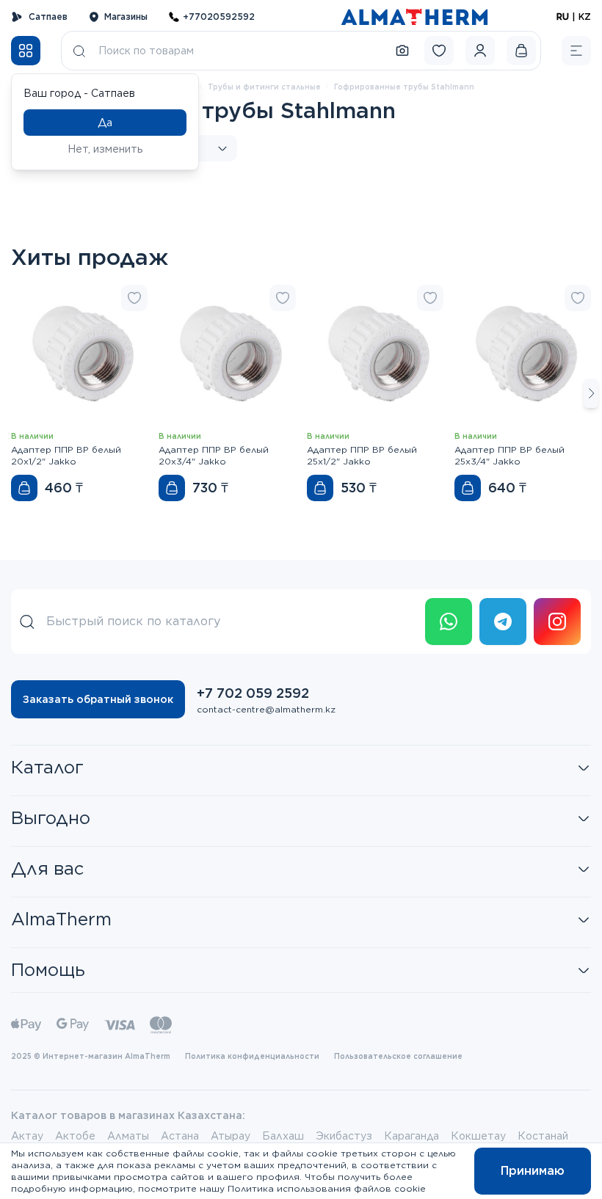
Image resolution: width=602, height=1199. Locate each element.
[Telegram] (502, 621)
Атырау (230, 1136)
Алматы (128, 1136)
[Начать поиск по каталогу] (79, 50)
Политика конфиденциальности (252, 1056)
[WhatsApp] (448, 621)
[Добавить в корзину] (24, 488)
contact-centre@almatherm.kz (266, 709)
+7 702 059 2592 (253, 693)
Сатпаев (48, 16)
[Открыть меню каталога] (25, 50)
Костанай (543, 1136)
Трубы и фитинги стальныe (264, 86)
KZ (585, 16)
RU (562, 16)
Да (105, 122)
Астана (180, 1136)
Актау (27, 1136)
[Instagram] (557, 621)
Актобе (75, 1136)
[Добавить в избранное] (134, 298)
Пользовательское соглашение (398, 1056)
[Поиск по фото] (402, 50)
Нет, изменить (105, 149)
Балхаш (283, 1136)
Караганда (411, 1136)
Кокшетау (478, 1136)
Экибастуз (344, 1136)
